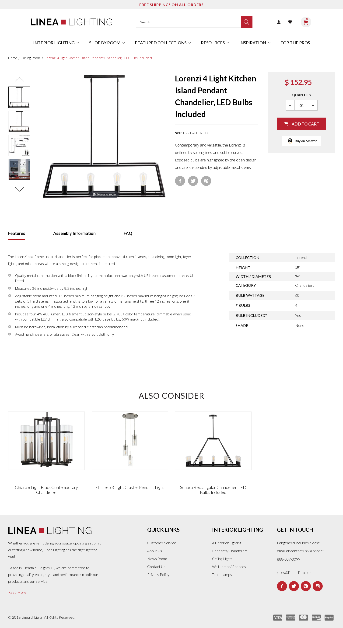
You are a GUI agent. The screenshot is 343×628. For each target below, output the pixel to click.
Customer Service (161, 543)
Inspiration (253, 42)
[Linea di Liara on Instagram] (318, 586)
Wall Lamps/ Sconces (229, 566)
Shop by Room (105, 42)
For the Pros (295, 42)
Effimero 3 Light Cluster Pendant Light (129, 487)
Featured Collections (161, 42)
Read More (17, 592)
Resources (213, 42)
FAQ (128, 233)
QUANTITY (302, 95)
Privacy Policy (158, 574)
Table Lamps (222, 574)
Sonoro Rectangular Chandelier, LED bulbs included (213, 490)
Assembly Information (74, 233)
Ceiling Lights (222, 558)
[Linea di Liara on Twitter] (294, 586)
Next (19, 189)
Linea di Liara (32, 617)
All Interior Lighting (226, 543)
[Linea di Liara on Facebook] (282, 586)
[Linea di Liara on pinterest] (306, 586)
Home (12, 58)
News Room (157, 558)
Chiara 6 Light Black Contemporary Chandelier (46, 490)
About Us (154, 550)
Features (16, 233)
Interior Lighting (54, 42)
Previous (19, 79)
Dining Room (31, 58)
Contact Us (156, 566)
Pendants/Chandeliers (230, 550)
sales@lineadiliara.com (294, 572)
